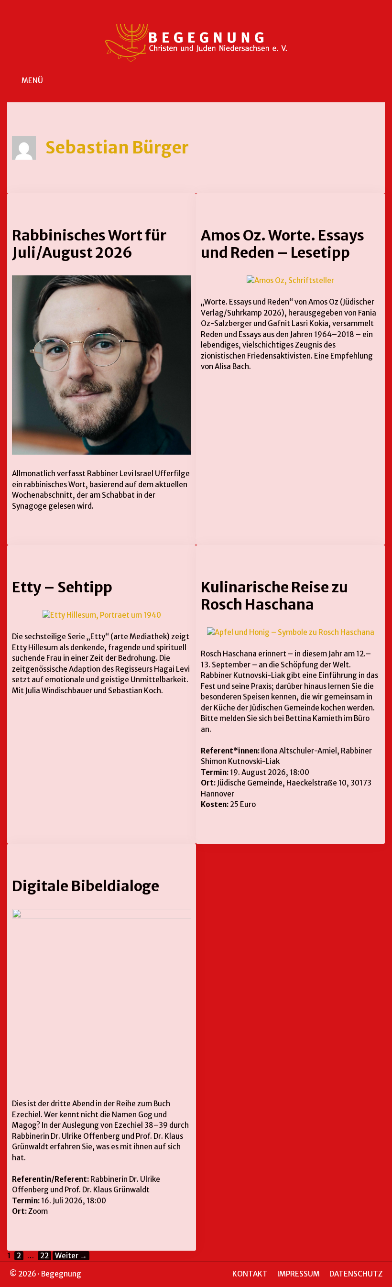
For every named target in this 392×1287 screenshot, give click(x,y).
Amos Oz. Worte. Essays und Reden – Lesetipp (282, 244)
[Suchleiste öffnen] (378, 80)
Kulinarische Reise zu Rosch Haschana (274, 595)
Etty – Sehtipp (62, 587)
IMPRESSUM (298, 1273)
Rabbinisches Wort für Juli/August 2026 (89, 244)
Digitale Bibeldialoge (85, 886)
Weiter (71, 1255)
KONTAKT (250, 1273)
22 (45, 1255)
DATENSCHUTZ (355, 1273)
